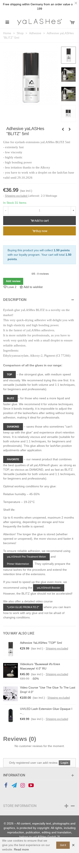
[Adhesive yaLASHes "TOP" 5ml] (10, 649)
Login (64, 762)
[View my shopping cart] (72, 22)
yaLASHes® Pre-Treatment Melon (26, 556)
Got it (63, 845)
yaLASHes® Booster (48, 587)
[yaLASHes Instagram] (22, 785)
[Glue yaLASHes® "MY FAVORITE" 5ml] (63, 129)
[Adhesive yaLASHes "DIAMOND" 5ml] (69, 129)
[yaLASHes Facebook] (5, 785)
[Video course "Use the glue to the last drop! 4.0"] (10, 693)
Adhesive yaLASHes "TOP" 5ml (41, 642)
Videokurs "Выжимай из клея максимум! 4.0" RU (40, 666)
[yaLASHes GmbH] (39, 22)
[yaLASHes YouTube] (31, 785)
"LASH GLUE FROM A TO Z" (23, 607)
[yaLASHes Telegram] (14, 785)
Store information (19, 806)
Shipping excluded (16, 195)
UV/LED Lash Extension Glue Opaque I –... (46, 711)
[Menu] (7, 22)
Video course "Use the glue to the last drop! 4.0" (47, 690)
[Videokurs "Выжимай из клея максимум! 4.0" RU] (10, 670)
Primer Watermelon (18, 563)
